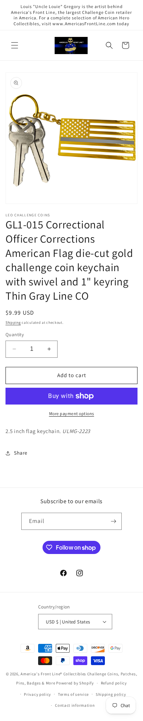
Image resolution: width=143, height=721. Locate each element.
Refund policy (114, 683)
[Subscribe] (113, 521)
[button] (15, 45)
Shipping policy (111, 694)
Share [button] (20, 452)
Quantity (15, 334)
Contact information (75, 705)
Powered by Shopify (75, 683)
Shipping (13, 322)
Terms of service (73, 694)
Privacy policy (37, 694)
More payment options (71, 413)
